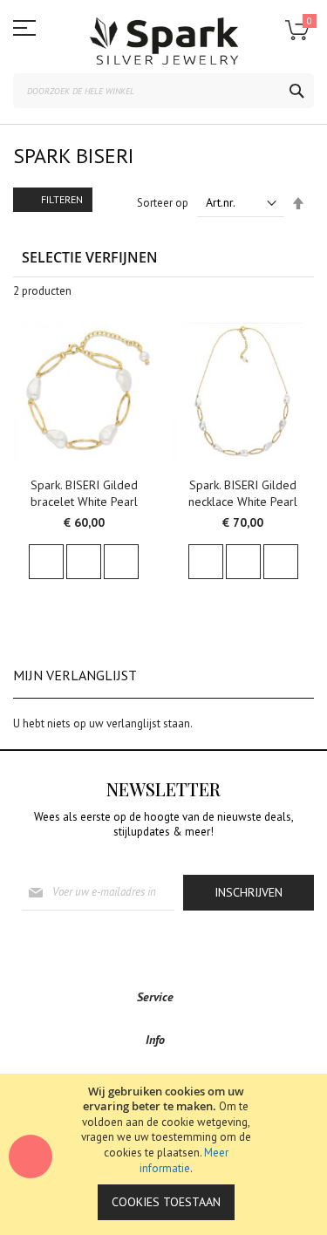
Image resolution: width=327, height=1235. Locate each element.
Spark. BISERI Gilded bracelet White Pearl (84, 493)
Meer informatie (184, 1160)
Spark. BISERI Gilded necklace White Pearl (242, 493)
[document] (165, 1154)
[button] (35, 345)
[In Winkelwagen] (46, 561)
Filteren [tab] (62, 199)
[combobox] (163, 90)
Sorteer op (162, 202)
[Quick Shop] (83, 561)
